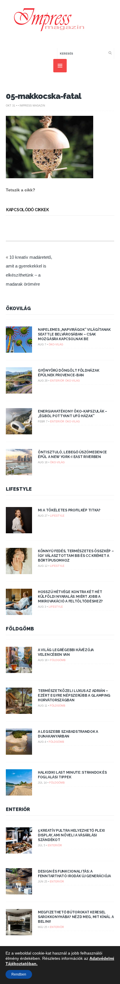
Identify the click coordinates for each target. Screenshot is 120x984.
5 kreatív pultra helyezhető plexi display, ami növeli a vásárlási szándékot (71, 835)
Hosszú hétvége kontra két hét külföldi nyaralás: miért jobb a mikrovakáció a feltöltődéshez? (70, 596)
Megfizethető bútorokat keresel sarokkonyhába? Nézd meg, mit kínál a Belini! (76, 917)
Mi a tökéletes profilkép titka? (69, 510)
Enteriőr (57, 380)
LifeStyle (19, 489)
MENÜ (60, 65)
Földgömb (20, 629)
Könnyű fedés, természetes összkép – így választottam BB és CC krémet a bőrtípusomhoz (76, 555)
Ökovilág (18, 308)
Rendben (18, 974)
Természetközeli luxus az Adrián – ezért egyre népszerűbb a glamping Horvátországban (74, 695)
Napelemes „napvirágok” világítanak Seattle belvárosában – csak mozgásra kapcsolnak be (74, 334)
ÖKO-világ (56, 344)
